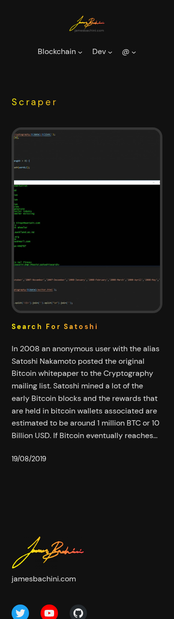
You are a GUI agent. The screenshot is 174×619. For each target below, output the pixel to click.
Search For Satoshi (55, 327)
